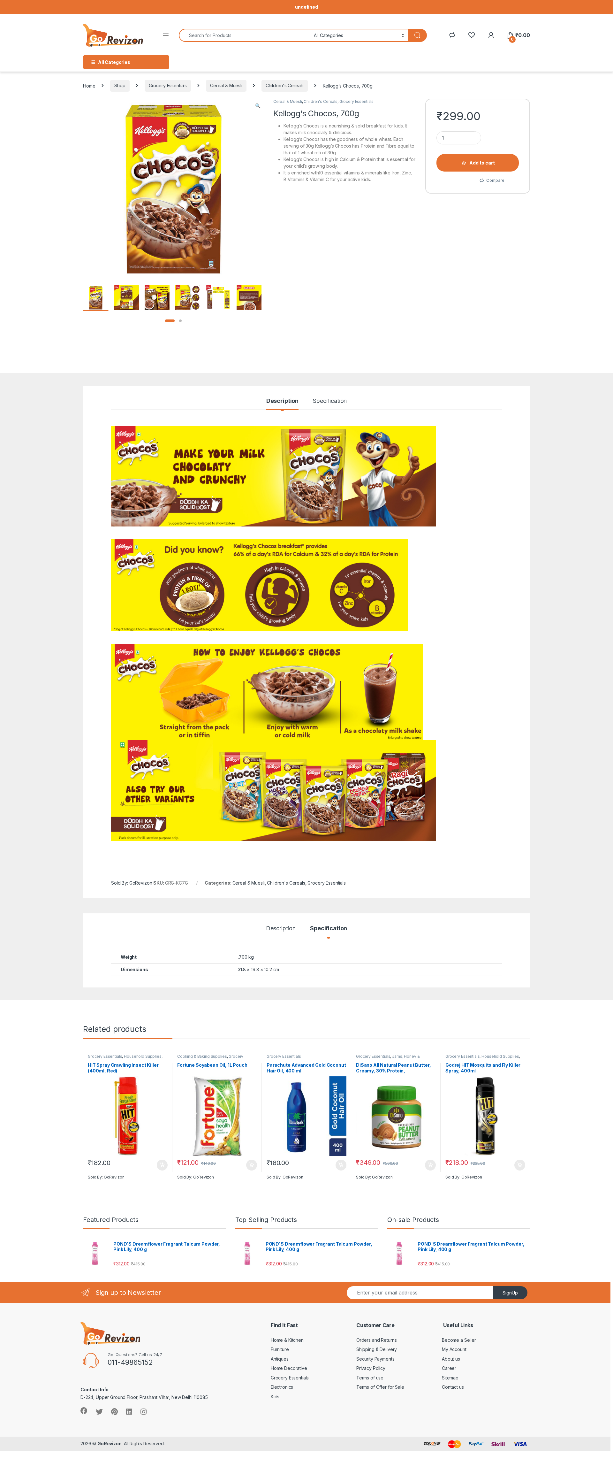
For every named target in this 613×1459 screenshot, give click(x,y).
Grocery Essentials (168, 85)
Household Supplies (142, 1056)
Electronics (282, 1387)
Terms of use (369, 1377)
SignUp (510, 1292)
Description (282, 401)
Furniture (280, 1349)
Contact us (453, 1387)
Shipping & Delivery (376, 1349)
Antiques (280, 1359)
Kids (275, 1396)
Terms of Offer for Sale (380, 1387)
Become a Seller (459, 1340)
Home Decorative (289, 1368)
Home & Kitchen (287, 1340)
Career (449, 1368)
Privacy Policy (370, 1368)
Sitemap (450, 1377)
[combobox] (244, 35)
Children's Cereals (285, 85)
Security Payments (375, 1359)
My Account (454, 1349)
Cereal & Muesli (226, 85)
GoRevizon (109, 1443)
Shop (119, 85)
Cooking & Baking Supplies (202, 1056)
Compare (495, 180)
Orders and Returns (376, 1340)
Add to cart (482, 162)
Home (89, 85)
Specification (330, 401)
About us (451, 1359)
